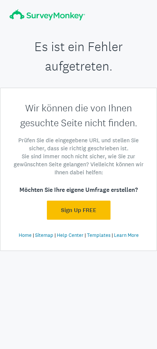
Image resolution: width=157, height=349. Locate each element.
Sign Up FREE (78, 210)
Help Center (70, 235)
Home (25, 235)
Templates (99, 235)
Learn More (126, 235)
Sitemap (44, 235)
